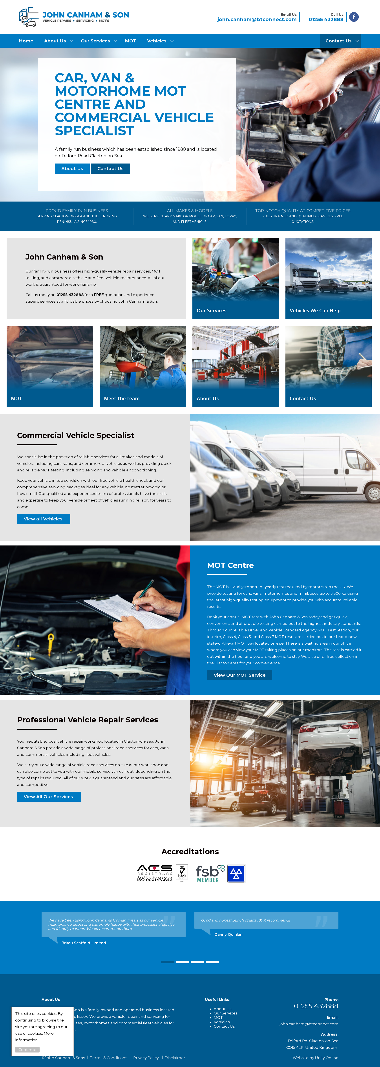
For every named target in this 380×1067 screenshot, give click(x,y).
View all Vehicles (44, 519)
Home (26, 41)
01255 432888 (70, 295)
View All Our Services (49, 796)
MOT (130, 41)
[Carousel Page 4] (212, 962)
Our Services (95, 41)
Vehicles (156, 41)
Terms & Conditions (108, 1058)
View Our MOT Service (240, 675)
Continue (27, 1049)
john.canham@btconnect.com (309, 1024)
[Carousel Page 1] (167, 962)
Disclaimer (175, 1058)
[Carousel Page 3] (197, 962)
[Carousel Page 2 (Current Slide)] (182, 962)
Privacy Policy (146, 1058)
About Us (55, 41)
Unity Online (326, 1058)
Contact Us (338, 41)
